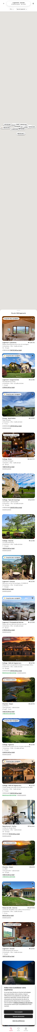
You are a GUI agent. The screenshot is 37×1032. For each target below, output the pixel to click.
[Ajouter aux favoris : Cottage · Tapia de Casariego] (32, 475)
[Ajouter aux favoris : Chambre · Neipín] (32, 679)
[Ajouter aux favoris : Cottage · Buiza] (32, 435)
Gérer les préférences (18, 1021)
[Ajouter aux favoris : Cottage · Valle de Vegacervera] (32, 639)
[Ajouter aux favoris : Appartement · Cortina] (32, 802)
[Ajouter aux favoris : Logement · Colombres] (32, 318)
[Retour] (4, 3)
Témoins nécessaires (18, 1016)
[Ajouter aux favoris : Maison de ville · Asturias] (32, 883)
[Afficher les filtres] (33, 3)
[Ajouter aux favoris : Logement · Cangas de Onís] (32, 355)
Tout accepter (18, 1012)
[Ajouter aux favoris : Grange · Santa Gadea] (32, 394)
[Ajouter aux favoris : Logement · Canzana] (32, 557)
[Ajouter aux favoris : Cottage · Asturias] (32, 516)
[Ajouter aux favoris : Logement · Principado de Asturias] (32, 598)
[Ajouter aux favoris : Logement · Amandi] (32, 924)
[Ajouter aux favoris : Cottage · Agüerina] (32, 720)
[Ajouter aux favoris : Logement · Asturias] (32, 963)
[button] (16, 350)
